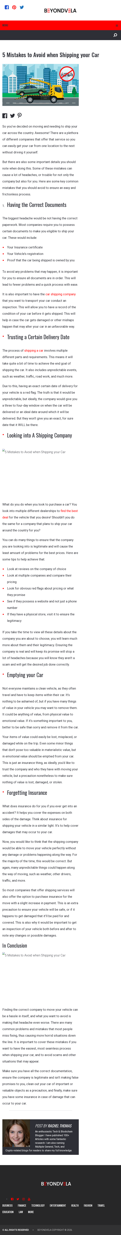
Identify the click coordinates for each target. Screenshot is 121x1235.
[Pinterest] (14, 7)
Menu (5, 25)
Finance (22, 1205)
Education (8, 1212)
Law (21, 1212)
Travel (101, 1205)
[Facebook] (7, 7)
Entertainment (58, 1205)
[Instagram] (23, 1199)
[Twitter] (22, 7)
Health (75, 1205)
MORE (31, 1212)
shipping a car (33, 350)
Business (7, 1205)
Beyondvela (44, 1230)
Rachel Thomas (59, 1125)
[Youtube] (29, 1199)
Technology (38, 1205)
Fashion (88, 1205)
